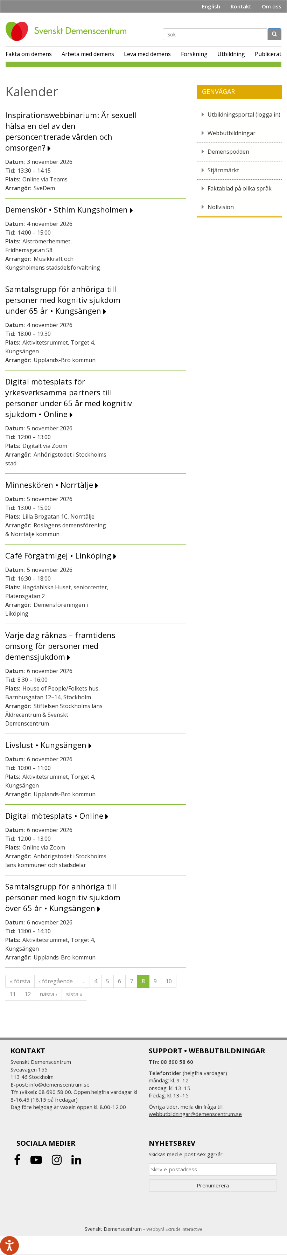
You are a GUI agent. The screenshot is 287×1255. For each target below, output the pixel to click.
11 (12, 994)
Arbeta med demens (88, 54)
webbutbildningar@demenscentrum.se (195, 1113)
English (211, 6)
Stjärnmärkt (223, 170)
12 (27, 994)
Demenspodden (228, 151)
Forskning (194, 54)
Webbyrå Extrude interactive (174, 1229)
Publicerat (268, 54)
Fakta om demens (29, 54)
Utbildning (231, 54)
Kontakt (241, 6)
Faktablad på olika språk (240, 188)
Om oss (271, 6)
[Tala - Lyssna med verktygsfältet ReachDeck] (9, 1245)
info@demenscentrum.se (59, 1084)
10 (169, 981)
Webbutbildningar (231, 133)
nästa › (48, 994)
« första (20, 981)
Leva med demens (147, 54)
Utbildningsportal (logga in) (244, 114)
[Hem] (69, 31)
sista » (74, 994)
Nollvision (221, 207)
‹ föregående (56, 981)
